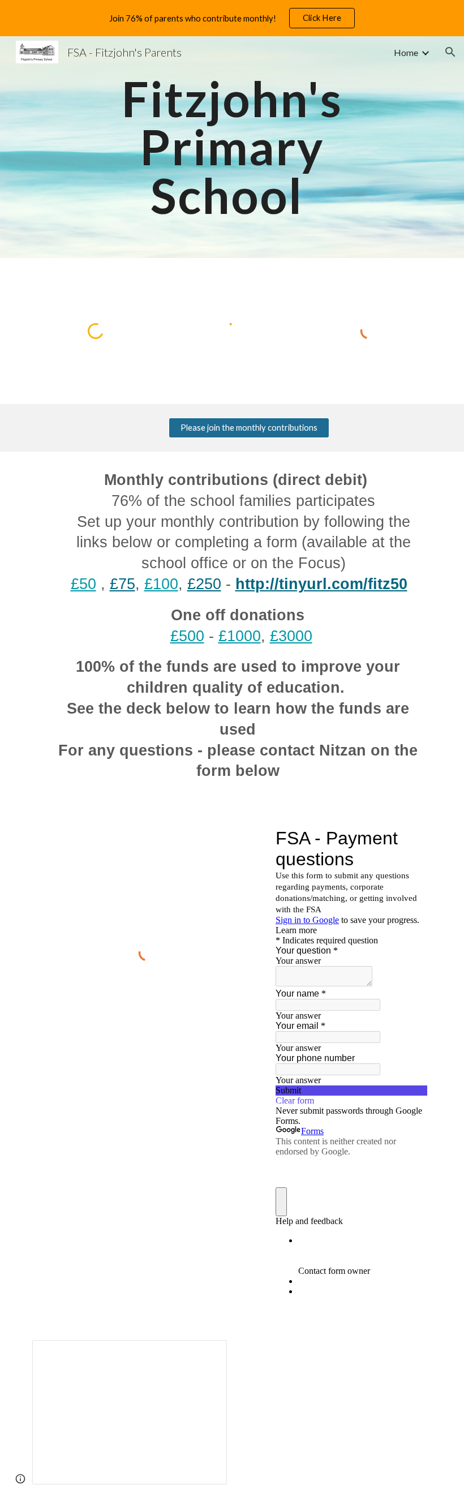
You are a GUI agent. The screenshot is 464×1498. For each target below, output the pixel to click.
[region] (232, 18)
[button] (450, 52)
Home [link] (406, 52)
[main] (232, 147)
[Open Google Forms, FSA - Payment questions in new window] (410, 838)
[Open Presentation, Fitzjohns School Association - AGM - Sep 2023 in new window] (205, 1355)
